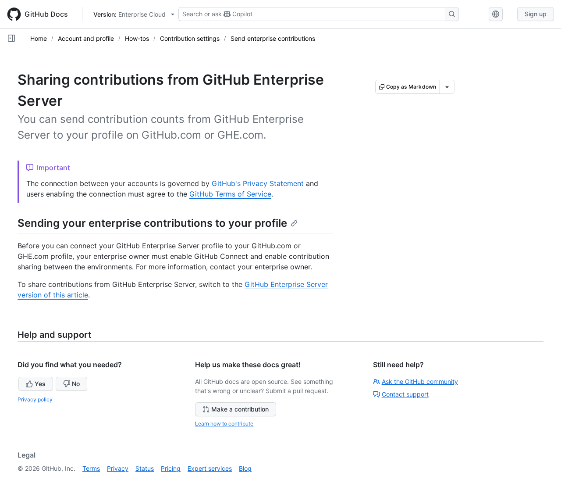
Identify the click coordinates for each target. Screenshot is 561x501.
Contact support (405, 394)
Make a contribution (240, 409)
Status (144, 468)
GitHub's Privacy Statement (258, 183)
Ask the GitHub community (420, 381)
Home (38, 38)
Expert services (210, 468)
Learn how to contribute (224, 423)
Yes (40, 383)
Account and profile (86, 38)
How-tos (137, 38)
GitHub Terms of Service (230, 194)
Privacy (117, 468)
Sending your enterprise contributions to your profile (152, 223)
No (76, 383)
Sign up (536, 14)
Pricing (171, 468)
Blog (245, 468)
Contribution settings (190, 38)
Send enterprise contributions (273, 38)
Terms (91, 468)
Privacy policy (35, 399)
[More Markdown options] (447, 87)
